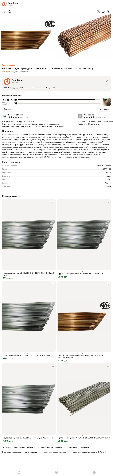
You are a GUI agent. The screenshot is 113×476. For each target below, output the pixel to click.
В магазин (19, 472)
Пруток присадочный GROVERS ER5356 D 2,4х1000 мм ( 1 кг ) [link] (28, 355)
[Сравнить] (98, 11)
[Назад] (5, 11)
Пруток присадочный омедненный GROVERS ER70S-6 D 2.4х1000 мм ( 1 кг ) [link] (81, 356)
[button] (107, 81)
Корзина (94, 472)
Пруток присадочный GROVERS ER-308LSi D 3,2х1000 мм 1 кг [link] (84, 438)
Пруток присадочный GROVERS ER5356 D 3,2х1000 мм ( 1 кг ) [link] (84, 274)
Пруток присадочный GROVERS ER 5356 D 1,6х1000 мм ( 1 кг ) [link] (29, 438)
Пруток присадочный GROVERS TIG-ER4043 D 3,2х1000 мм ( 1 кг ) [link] (28, 274)
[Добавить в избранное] (103, 11)
